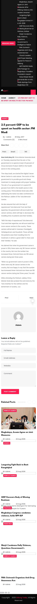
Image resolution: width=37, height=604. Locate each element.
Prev (6, 298)
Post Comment (10, 392)
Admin (18, 325)
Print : (4, 152)
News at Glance (10, 410)
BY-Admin (6, 439)
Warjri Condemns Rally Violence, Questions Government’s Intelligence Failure (24, 39)
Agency (12, 98)
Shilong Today (21, 597)
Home (3, 98)
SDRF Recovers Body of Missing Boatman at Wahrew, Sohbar (25, 28)
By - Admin (7, 137)
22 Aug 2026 (20, 439)
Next (32, 298)
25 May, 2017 (19, 137)
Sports (6, 443)
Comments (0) (8, 140)
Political (7, 508)
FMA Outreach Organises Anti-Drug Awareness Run (24, 50)
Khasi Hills (8, 524)
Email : (13, 152)
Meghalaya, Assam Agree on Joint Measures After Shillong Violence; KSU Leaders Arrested (25, 7)
